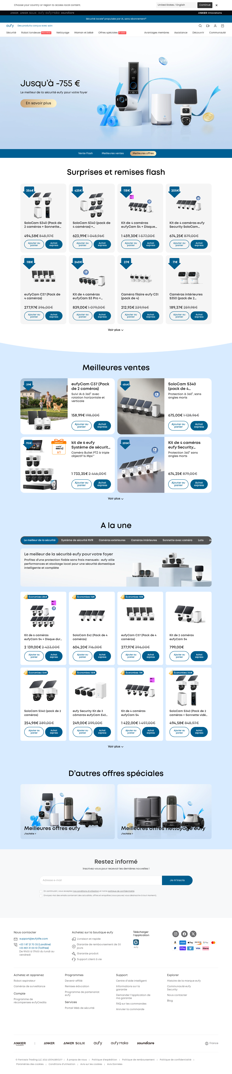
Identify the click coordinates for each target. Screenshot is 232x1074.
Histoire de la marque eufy (184, 981)
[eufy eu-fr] (11, 26)
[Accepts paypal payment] (175, 948)
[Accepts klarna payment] (205, 948)
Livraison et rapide (89, 939)
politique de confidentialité (121, 891)
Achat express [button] (54, 656)
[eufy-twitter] (193, 934)
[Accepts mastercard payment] (213, 942)
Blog (170, 1001)
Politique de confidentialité (175, 1060)
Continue (204, 5)
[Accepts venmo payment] (190, 948)
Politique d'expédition (104, 1060)
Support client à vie (89, 959)
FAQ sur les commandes (131, 1004)
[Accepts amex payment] (182, 942)
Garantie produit (87, 953)
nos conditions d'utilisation (86, 891)
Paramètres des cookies (30, 1064)
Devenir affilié (73, 981)
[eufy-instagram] (175, 934)
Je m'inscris (177, 880)
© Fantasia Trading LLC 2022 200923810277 (39, 1060)
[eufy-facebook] (184, 934)
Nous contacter (177, 995)
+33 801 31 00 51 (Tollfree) (34, 948)
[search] (200, 26)
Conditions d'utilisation (62, 1064)
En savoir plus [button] (38, 103)
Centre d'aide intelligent (131, 981)
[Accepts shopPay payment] (182, 948)
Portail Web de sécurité (79, 1008)
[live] (208, 26)
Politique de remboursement (138, 1060)
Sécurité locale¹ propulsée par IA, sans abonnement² (116, 19)
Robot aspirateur (24, 981)
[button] (216, 5)
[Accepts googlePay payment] (205, 942)
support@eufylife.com (33, 939)
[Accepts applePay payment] (190, 942)
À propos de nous (77, 1060)
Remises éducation (77, 986)
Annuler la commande (130, 1009)
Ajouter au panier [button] (34, 244)
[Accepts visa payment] (198, 948)
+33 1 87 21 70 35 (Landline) (35, 944)
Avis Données (114, 1064)
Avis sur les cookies (91, 1064)
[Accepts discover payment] (198, 942)
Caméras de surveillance (29, 986)
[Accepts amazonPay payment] (175, 942)
